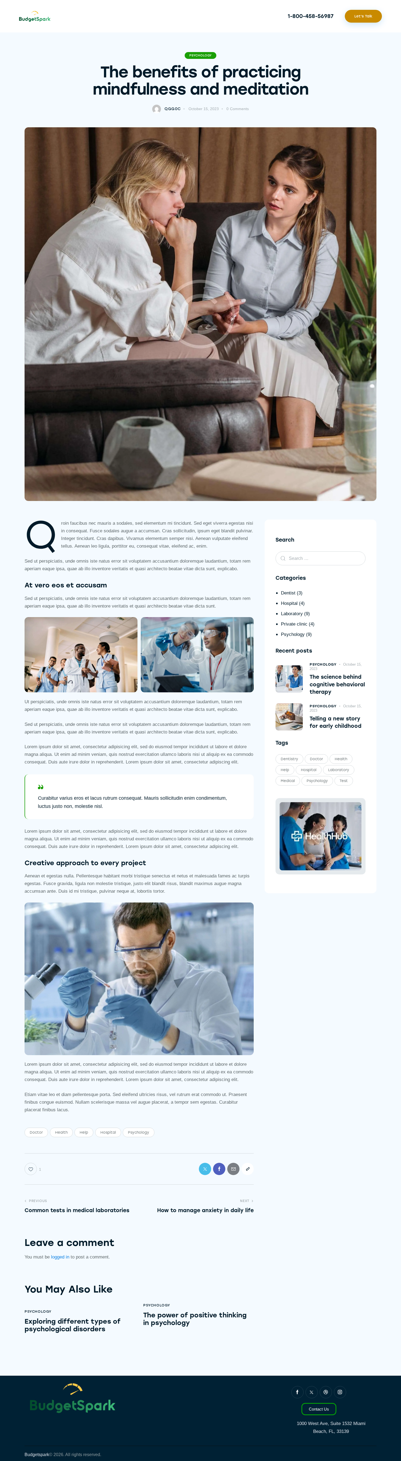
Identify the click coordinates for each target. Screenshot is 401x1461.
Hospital (108, 1132)
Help (84, 1132)
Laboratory (292, 613)
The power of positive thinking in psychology (195, 1319)
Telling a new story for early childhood (335, 722)
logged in (60, 1257)
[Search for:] (321, 558)
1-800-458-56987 (311, 16)
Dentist (288, 593)
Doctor (36, 1132)
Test (344, 781)
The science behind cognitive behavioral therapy (337, 684)
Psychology (200, 55)
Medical (288, 781)
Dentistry (289, 759)
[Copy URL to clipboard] (247, 1169)
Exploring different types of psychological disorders (73, 1325)
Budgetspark (37, 1454)
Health (61, 1132)
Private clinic (294, 624)
